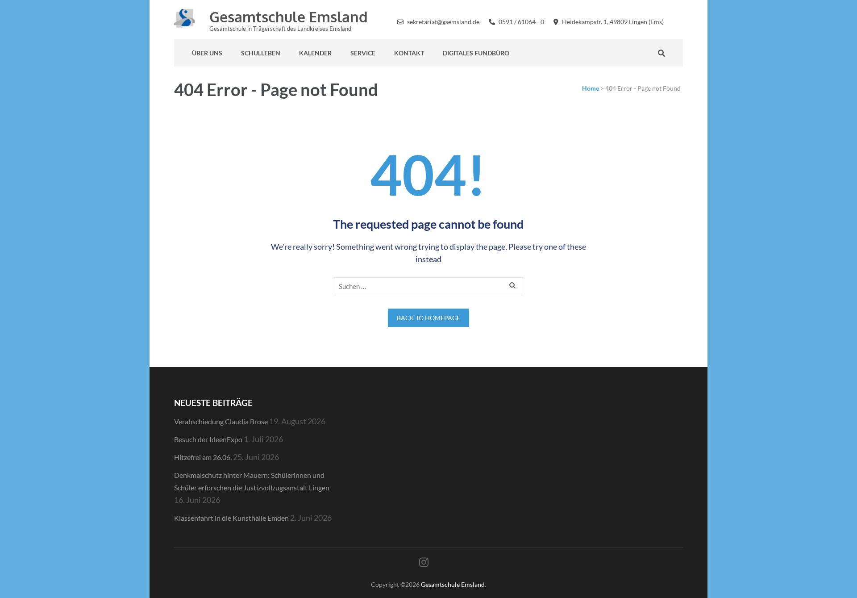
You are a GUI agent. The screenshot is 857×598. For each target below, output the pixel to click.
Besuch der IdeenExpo (208, 439)
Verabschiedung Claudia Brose (221, 421)
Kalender (315, 53)
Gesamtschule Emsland (288, 17)
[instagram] (680, 21)
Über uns (207, 53)
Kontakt (409, 53)
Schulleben (260, 53)
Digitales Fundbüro (476, 53)
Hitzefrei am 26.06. (203, 457)
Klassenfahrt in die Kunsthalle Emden (231, 518)
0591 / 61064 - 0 (521, 21)
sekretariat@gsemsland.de (443, 21)
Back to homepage (428, 318)
